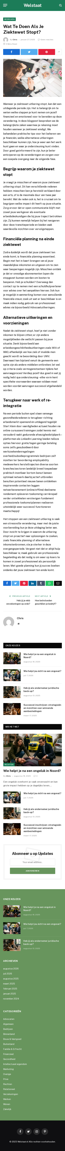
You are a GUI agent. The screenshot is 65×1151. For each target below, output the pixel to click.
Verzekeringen (10, 1094)
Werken (7, 1099)
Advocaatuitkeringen (42, 307)
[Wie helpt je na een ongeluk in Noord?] (12, 658)
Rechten (9, 765)
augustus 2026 (11, 968)
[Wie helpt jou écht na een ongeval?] (12, 675)
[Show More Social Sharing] (59, 52)
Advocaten (8, 1019)
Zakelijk (7, 1109)
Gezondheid (9, 1059)
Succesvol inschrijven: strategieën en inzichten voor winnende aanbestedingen (42, 708)
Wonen (6, 1104)
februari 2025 (10, 988)
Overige (7, 1074)
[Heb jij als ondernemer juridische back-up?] (12, 692)
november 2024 (11, 998)
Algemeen (8, 1024)
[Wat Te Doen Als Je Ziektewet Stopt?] (32, 78)
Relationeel (9, 1089)
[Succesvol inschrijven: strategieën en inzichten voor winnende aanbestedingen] (12, 709)
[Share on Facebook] (11, 52)
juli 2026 (7, 973)
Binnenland (9, 1034)
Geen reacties (47, 40)
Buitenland (8, 1044)
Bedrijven (9, 19)
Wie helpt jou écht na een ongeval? (42, 671)
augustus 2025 (11, 978)
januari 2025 (9, 993)
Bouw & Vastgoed (12, 1039)
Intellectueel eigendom (15, 1064)
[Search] (60, 5)
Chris (15, 40)
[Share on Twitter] (29, 52)
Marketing (8, 1069)
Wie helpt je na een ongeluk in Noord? (32, 771)
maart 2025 (9, 983)
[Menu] (5, 5)
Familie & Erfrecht (12, 1049)
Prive (5, 1079)
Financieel (8, 1054)
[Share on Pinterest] (46, 52)
